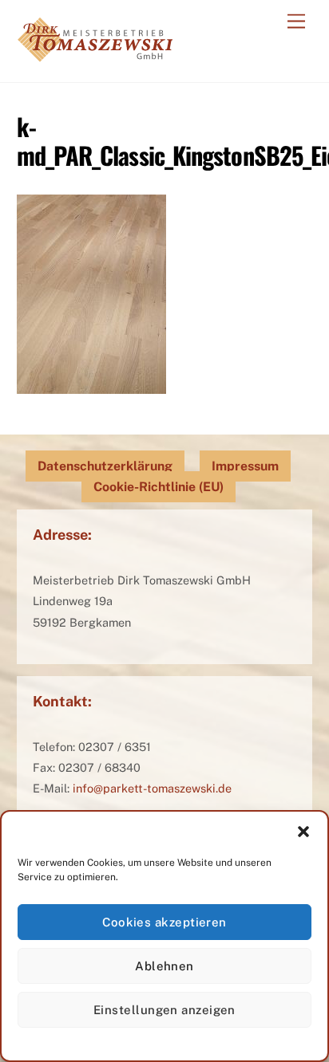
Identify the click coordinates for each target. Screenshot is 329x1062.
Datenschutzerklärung (105, 466)
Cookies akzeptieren (164, 922)
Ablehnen (164, 966)
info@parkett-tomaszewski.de (152, 788)
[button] (303, 832)
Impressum (245, 466)
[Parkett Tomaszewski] (94, 53)
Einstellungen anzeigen (164, 1010)
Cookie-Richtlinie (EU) (158, 486)
